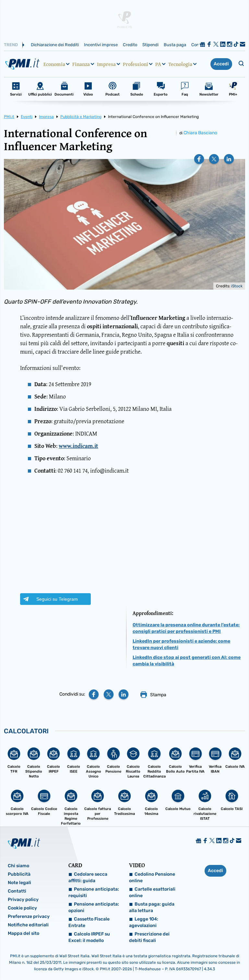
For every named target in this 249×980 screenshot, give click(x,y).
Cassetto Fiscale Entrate (89, 922)
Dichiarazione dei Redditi (55, 44)
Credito (130, 44)
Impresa (106, 64)
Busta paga (175, 44)
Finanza (81, 64)
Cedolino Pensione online (152, 877)
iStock (237, 286)
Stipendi (150, 44)
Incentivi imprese (101, 44)
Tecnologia (180, 64)
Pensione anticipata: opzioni (93, 907)
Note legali (19, 882)
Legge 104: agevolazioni (143, 922)
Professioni (135, 64)
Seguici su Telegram (57, 599)
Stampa (158, 695)
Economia (54, 64)
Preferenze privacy (29, 916)
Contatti (17, 891)
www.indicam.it (78, 445)
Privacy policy (23, 899)
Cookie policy (22, 908)
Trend (11, 44)
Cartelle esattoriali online (152, 892)
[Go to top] (209, 958)
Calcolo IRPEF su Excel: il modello (89, 937)
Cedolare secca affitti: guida (87, 877)
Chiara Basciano (200, 133)
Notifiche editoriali (28, 925)
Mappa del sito (23, 933)
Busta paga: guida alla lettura (151, 907)
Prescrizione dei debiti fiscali (149, 937)
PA (158, 64)
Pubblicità (19, 874)
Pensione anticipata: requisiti (93, 892)
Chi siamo (18, 866)
